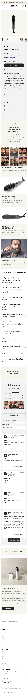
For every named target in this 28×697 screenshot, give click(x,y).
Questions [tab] (14, 420)
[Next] (25, 2)
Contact (3, 654)
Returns (3, 661)
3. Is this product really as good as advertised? (12, 298)
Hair (3, 638)
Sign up (6, 683)
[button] (21, 447)
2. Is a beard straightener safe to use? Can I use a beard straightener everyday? (12, 289)
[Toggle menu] (2, 5)
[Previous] (2, 2)
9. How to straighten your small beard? (11, 347)
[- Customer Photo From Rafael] (21, 407)
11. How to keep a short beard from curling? (12, 360)
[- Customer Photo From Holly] (11, 407)
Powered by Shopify (12, 692)
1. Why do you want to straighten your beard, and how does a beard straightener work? (12, 280)
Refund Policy (11, 688)
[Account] (22, 5)
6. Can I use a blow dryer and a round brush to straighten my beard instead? (12, 324)
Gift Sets (4, 643)
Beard (3, 634)
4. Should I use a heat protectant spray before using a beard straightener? (11, 307)
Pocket (5, 444)
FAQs (3, 658)
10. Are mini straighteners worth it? (12, 354)
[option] (14, 23)
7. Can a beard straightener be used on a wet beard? (12, 332)
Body (3, 636)
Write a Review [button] (14, 412)
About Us (4, 652)
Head (3, 631)
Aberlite (6, 692)
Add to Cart (14, 65)
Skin (3, 641)
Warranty (4, 663)
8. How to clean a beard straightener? (9, 340)
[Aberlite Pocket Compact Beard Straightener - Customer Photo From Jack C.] (11, 403)
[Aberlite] (14, 6)
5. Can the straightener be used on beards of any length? (12, 315)
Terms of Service (18, 688)
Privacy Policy (4, 688)
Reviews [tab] (5, 420)
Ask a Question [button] (14, 415)
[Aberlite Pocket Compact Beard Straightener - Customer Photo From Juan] (6, 407)
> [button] (14, 540)
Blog (3, 656)
